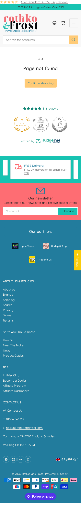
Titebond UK (44, 259)
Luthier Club (11, 375)
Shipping (9, 300)
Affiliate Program (14, 385)
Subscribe (67, 211)
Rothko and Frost (32, 473)
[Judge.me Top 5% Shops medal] (59, 124)
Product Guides (13, 355)
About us (9, 289)
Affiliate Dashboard (16, 391)
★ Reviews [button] (77, 260)
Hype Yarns (27, 246)
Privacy (8, 310)
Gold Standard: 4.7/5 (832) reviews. (44, 2)
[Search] (73, 40)
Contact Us (14, 410)
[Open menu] (73, 23)
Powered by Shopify (57, 473)
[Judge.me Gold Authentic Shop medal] (21, 124)
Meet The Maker (14, 345)
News (6, 350)
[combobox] (40, 39)
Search (7, 305)
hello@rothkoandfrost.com (24, 428)
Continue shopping (40, 83)
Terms (7, 315)
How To (8, 340)
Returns (8, 320)
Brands (8, 294)
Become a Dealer (14, 380)
